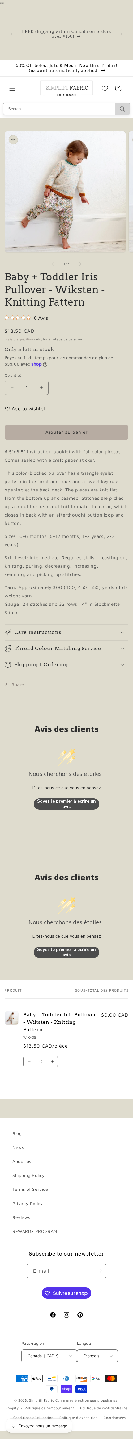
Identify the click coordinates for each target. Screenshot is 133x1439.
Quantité (13, 375)
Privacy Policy (27, 1203)
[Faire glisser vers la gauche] (53, 264)
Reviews (21, 1217)
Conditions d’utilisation (33, 1417)
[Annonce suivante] (121, 34)
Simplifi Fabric (41, 1400)
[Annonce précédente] (11, 34)
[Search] (122, 109)
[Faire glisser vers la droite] (80, 264)
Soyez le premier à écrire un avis (66, 804)
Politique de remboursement (49, 1408)
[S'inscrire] (99, 1271)
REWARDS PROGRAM (34, 1231)
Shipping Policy (28, 1175)
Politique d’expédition (78, 1417)
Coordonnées (115, 1417)
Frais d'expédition (19, 339)
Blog (17, 1133)
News (18, 1147)
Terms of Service (30, 1189)
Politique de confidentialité (103, 1408)
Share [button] (18, 684)
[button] (12, 88)
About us (21, 1161)
